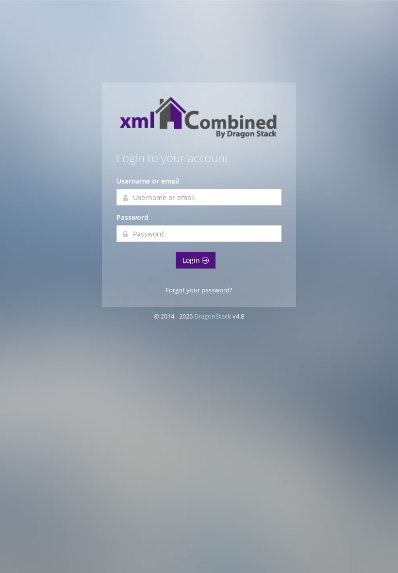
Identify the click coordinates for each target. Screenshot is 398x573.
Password (132, 217)
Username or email (147, 180)
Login (192, 260)
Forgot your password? (199, 290)
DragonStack (212, 316)
